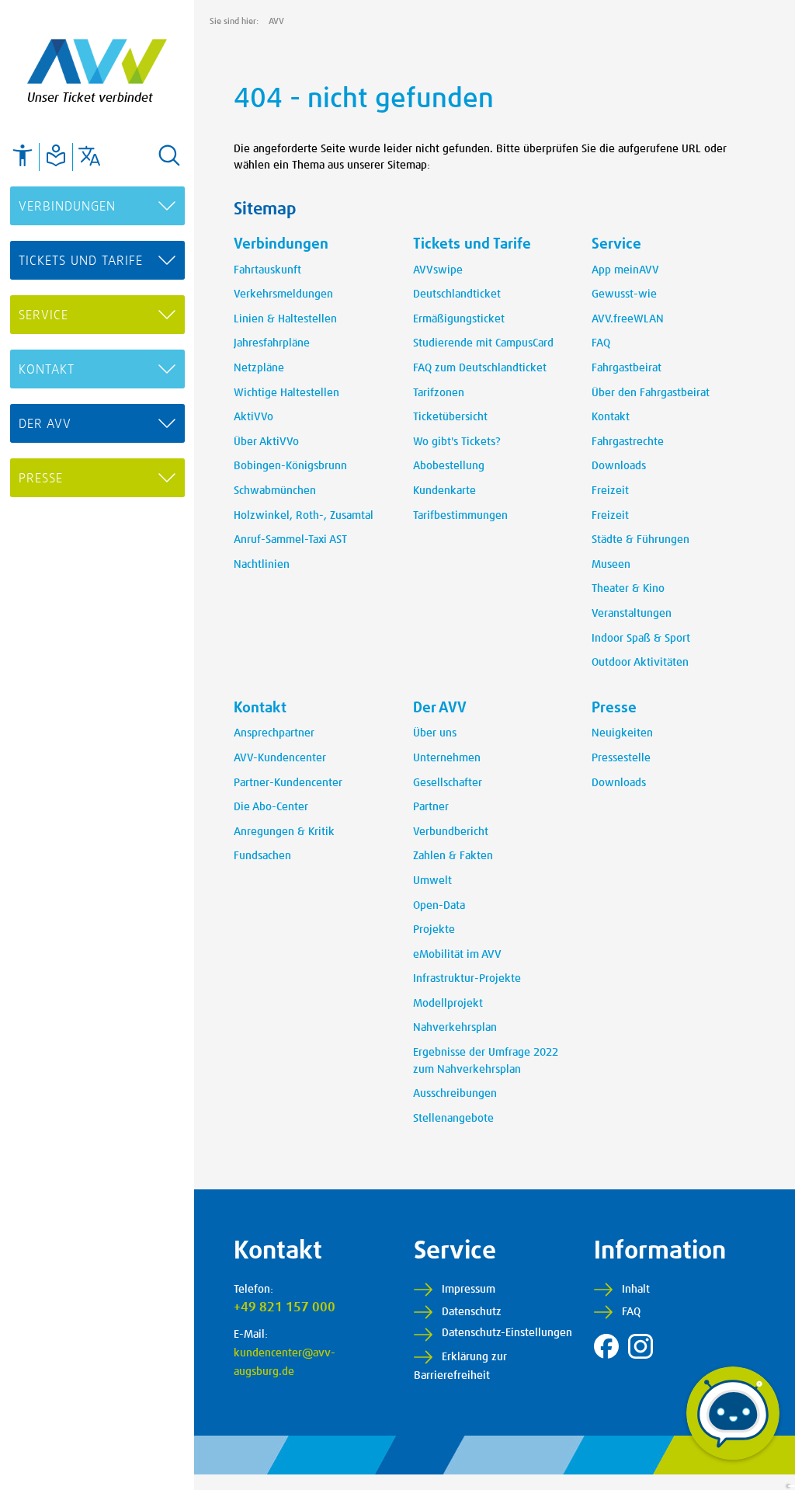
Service (43, 315)
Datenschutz (472, 1312)
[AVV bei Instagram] (640, 1346)
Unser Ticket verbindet (90, 98)
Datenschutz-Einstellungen (507, 1333)
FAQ (631, 1312)
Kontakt (47, 370)
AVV (276, 21)
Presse (41, 478)
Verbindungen (67, 206)
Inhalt (636, 1289)
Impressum (468, 1289)
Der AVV (45, 424)
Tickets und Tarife (81, 261)
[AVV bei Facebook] (606, 1346)
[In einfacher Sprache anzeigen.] (55, 155)
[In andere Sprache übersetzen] (89, 155)
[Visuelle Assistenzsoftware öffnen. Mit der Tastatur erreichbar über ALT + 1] (22, 155)
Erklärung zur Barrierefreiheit (460, 1366)
